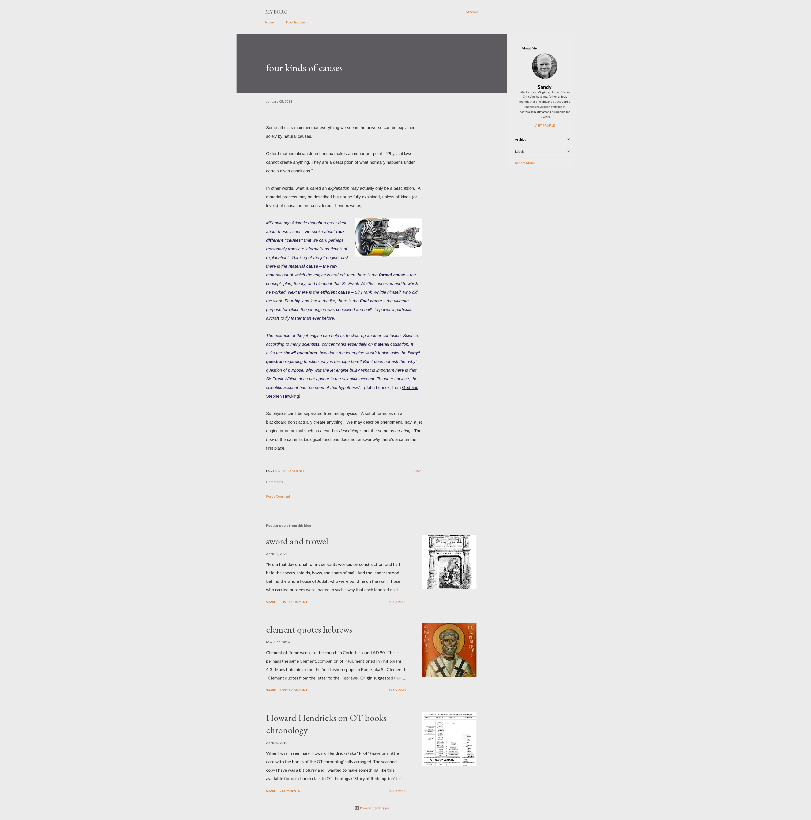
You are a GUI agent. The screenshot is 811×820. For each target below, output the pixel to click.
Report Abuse (525, 163)
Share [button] (417, 471)
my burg (276, 11)
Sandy (545, 87)
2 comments (290, 791)
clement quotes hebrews (309, 629)
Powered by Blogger (374, 808)
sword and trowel (297, 541)
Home (269, 22)
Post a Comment (278, 496)
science (298, 471)
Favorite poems (297, 22)
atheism (284, 471)
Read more (397, 602)
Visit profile (545, 125)
